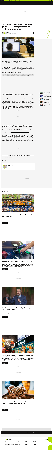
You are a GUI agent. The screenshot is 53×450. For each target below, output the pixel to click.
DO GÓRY (46, 439)
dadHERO (19, 0)
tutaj (28, 75)
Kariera (26, 441)
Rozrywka (23, 0)
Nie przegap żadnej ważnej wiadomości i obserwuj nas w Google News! (19, 155)
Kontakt (26, 444)
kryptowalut (30, 95)
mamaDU (15, 0)
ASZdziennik (10, 0)
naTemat (6, 0)
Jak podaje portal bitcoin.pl (20, 69)
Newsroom (34, 441)
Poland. (2, 0)
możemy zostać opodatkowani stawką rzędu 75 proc (20, 132)
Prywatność (34, 444)
